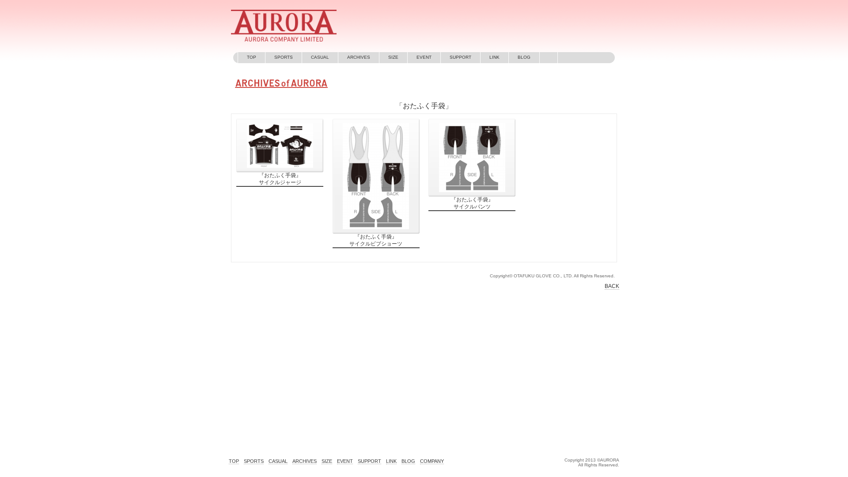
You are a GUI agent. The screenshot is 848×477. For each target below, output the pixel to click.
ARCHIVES (358, 57)
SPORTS (283, 57)
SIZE (393, 57)
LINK (494, 57)
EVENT (424, 57)
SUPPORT (460, 57)
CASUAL (320, 57)
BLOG (524, 57)
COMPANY (432, 461)
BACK (612, 286)
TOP (251, 57)
